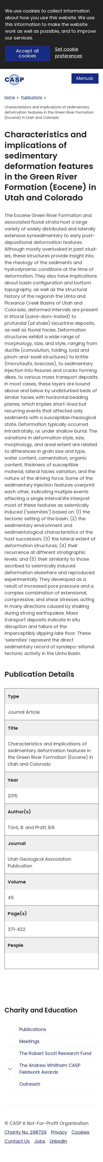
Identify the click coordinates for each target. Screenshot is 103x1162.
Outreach (29, 1084)
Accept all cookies (27, 53)
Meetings (29, 1041)
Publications (31, 97)
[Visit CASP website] (14, 79)
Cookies (81, 1132)
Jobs (39, 1141)
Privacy (59, 1132)
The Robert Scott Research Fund (55, 1053)
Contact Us (17, 1141)
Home (9, 97)
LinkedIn (58, 1141)
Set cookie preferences (68, 52)
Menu (82, 79)
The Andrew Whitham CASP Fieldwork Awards (49, 1068)
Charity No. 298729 (25, 1132)
